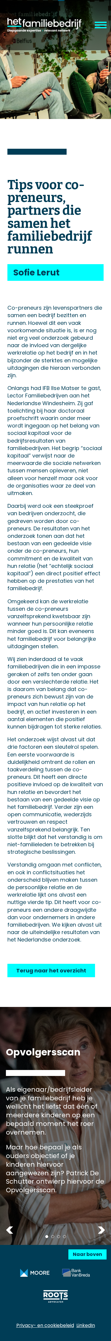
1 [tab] (46, 1236)
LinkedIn (85, 1325)
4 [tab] (64, 1236)
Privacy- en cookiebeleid (45, 1325)
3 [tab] (58, 1236)
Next (101, 1230)
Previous (9, 1230)
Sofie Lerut (36, 272)
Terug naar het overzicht (51, 970)
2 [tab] (52, 1236)
